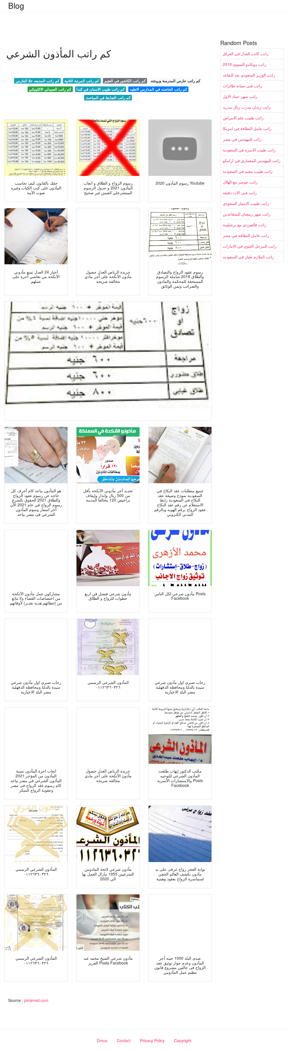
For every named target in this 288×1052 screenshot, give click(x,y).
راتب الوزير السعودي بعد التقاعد (249, 75)
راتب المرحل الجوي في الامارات (249, 246)
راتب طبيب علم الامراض (243, 117)
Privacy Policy (152, 1040)
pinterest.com (36, 1000)
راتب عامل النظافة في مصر (246, 235)
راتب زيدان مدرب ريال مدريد (247, 107)
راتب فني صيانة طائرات (242, 85)
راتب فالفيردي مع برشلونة (244, 224)
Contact (123, 1040)
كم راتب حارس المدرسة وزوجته (175, 80)
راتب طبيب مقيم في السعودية (248, 171)
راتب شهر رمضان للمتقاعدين (247, 214)
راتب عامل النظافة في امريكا (247, 128)
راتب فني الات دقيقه (240, 192)
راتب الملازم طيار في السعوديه (248, 256)
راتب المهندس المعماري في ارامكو (251, 160)
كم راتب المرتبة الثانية (81, 80)
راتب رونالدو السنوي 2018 (244, 64)
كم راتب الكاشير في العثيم (125, 80)
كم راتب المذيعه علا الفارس (37, 80)
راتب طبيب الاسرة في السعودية (249, 150)
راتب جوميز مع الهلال (240, 182)
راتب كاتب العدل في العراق (246, 53)
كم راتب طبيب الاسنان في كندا (100, 89)
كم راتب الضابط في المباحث (108, 97)
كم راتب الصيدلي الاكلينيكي (50, 89)
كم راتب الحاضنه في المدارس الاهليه (158, 89)
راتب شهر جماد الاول (240, 96)
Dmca (102, 1040)
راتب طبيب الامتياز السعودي (246, 203)
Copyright (182, 1040)
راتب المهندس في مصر (242, 139)
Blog (16, 5)
